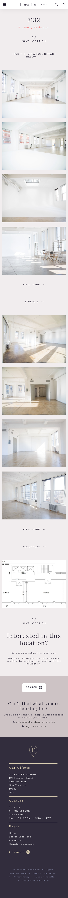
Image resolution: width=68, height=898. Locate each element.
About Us (15, 840)
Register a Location (21, 844)
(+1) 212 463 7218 (35, 726)
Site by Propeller (45, 877)
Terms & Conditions (44, 873)
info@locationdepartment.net (35, 722)
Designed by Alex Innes (35, 880)
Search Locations (20, 836)
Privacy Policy (21, 877)
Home (13, 833)
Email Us (14, 807)
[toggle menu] (4, 4)
